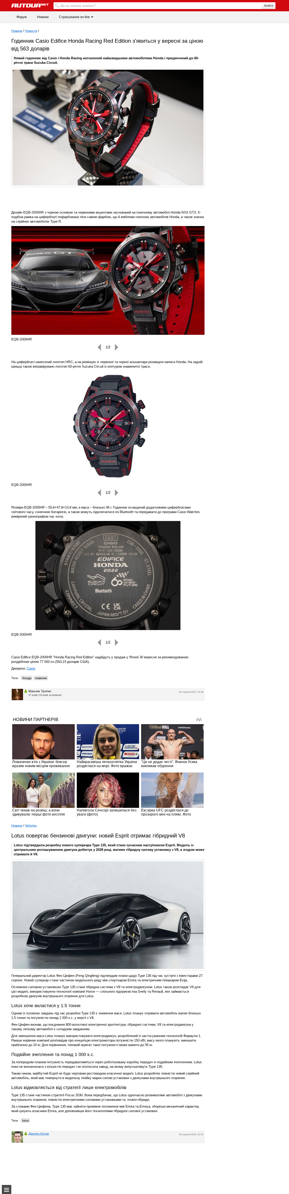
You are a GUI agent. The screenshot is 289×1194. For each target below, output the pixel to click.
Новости (31, 31)
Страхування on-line (74, 17)
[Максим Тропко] (17, 694)
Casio (31, 668)
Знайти (268, 5)
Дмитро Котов (38, 1133)
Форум (21, 17)
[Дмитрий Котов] (17, 1137)
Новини (43, 17)
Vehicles (31, 825)
